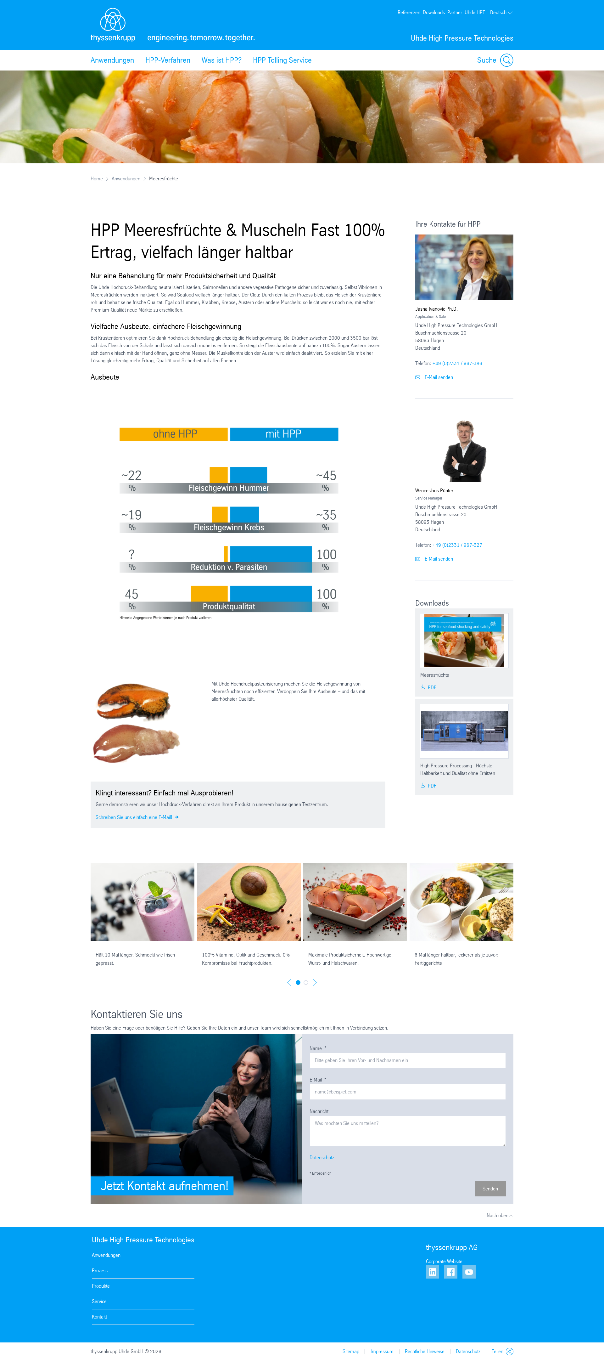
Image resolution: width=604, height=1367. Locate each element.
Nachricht (319, 1111)
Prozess (100, 1271)
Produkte (101, 1286)
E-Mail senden (438, 377)
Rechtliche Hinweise (425, 1351)
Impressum (382, 1351)
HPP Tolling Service (282, 60)
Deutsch (498, 12)
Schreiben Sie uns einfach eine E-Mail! (135, 817)
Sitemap (351, 1351)
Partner (454, 12)
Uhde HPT (475, 12)
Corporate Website (444, 1261)
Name (318, 1048)
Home (97, 179)
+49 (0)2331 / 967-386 (457, 363)
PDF (431, 688)
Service (99, 1301)
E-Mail (318, 1080)
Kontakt (99, 1317)
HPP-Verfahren (167, 60)
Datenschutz (322, 1158)
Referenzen (409, 12)
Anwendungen (112, 60)
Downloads (434, 12)
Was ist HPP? (222, 60)
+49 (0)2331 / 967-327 (457, 545)
